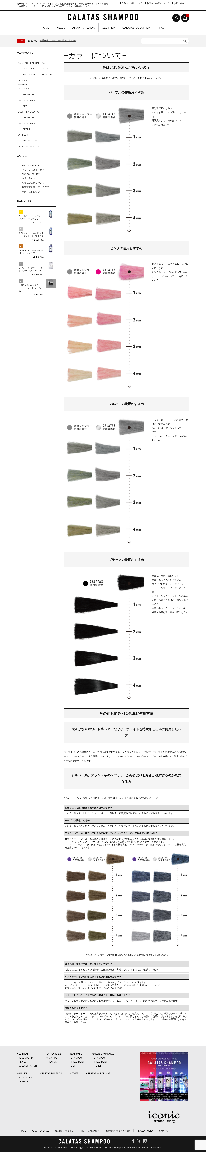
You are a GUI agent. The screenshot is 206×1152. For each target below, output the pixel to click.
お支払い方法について (158, 3)
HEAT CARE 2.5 (53, 1053)
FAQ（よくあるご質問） (34, 169)
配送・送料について (132, 3)
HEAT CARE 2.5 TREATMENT (38, 74)
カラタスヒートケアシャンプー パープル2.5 (31, 217)
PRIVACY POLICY (30, 174)
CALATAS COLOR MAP (137, 27)
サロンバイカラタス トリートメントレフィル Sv (31, 288)
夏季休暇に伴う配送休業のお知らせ (58, 40)
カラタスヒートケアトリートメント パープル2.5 (31, 234)
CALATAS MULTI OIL (29, 146)
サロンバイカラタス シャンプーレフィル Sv (31, 269)
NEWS (61, 27)
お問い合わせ (180, 3)
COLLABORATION (28, 1066)
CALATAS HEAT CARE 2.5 (31, 63)
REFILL (27, 129)
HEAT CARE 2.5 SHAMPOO (37, 68)
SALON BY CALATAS (29, 111)
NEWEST (22, 84)
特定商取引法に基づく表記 (35, 187)
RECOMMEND (25, 80)
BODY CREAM (30, 140)
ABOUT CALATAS (83, 27)
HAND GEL (24, 1081)
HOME (45, 27)
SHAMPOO (28, 94)
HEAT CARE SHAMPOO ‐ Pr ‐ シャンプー (31, 251)
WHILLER (23, 134)
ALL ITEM (108, 27)
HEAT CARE (24, 88)
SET (25, 106)
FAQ (162, 27)
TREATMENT (30, 100)
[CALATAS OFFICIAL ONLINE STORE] (103, 17)
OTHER (74, 1073)
